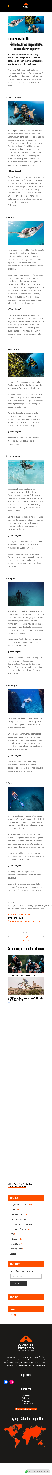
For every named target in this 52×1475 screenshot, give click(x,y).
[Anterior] (14, 936)
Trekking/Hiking (16, 1249)
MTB (12, 1234)
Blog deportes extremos (19, 1205)
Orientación (14, 1239)
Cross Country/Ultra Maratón (21, 1224)
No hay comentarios (20, 921)
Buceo (22, 918)
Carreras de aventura (18, 1219)
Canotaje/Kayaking (17, 1214)
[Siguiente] (37, 936)
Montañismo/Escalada (18, 1229)
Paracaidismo (15, 1244)
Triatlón (13, 1254)
